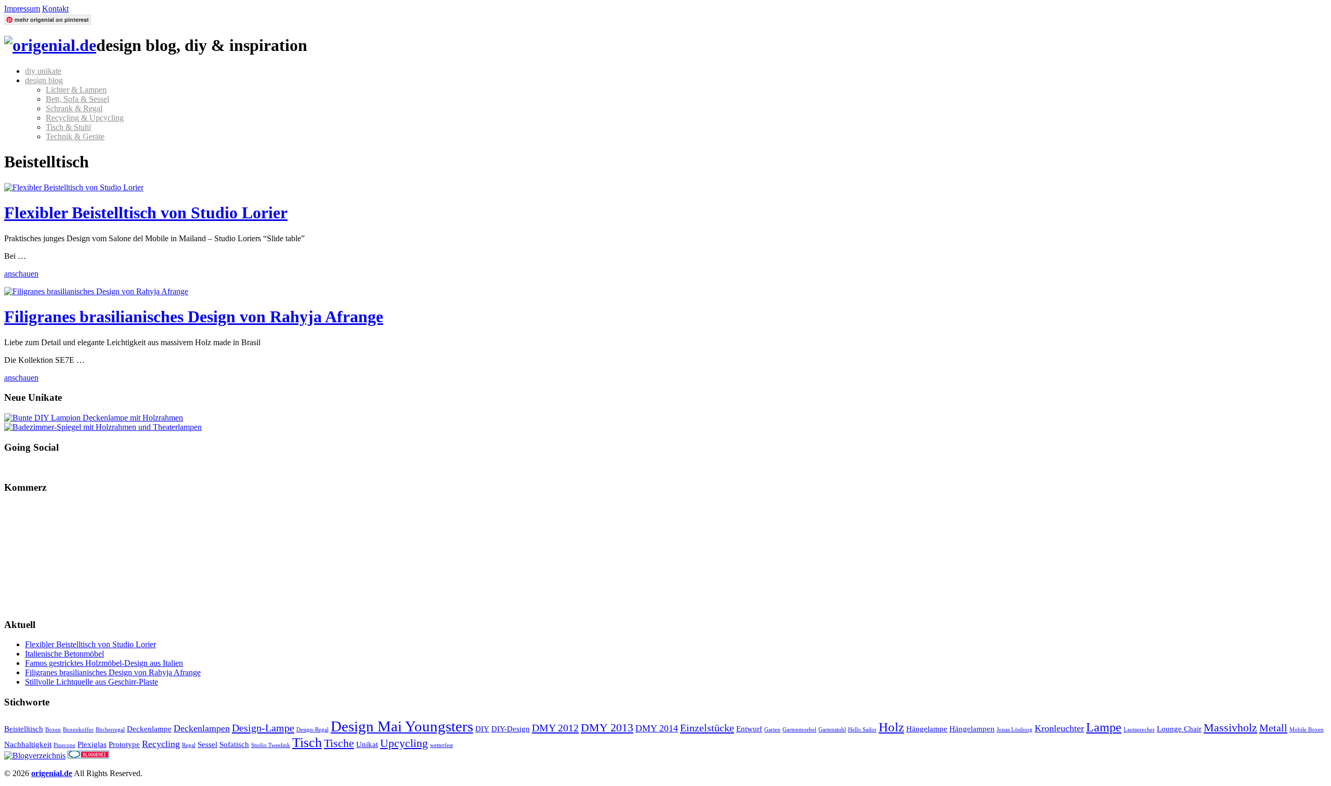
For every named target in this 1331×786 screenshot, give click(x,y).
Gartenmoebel (799, 729)
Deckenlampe (149, 729)
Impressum (22, 8)
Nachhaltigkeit (27, 744)
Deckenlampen (202, 728)
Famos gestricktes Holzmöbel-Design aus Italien (104, 663)
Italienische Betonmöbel (64, 653)
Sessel (207, 744)
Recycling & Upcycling (85, 117)
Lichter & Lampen (76, 89)
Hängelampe (926, 729)
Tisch (307, 742)
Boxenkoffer (78, 729)
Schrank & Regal (74, 108)
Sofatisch (234, 744)
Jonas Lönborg (1015, 729)
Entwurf (749, 729)
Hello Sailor (862, 729)
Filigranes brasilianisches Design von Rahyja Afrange (193, 316)
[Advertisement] (56, 555)
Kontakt (55, 8)
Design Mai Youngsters (402, 726)
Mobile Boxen (1306, 729)
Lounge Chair (1179, 729)
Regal (188, 745)
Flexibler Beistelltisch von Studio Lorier (146, 212)
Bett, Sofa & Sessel (77, 99)
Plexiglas (92, 744)
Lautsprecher (1139, 729)
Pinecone (64, 745)
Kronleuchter (1059, 728)
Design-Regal (312, 729)
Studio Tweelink (270, 745)
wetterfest (441, 745)
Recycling (161, 744)
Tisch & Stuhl (68, 127)
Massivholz (1230, 727)
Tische (339, 743)
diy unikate (43, 71)
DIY (482, 729)
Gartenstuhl (832, 729)
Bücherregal (110, 729)
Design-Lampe (263, 727)
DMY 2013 (607, 727)
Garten (772, 729)
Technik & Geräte (75, 136)
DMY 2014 (656, 728)
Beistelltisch (23, 729)
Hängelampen (972, 729)
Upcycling (404, 743)
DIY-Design (510, 729)
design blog (44, 80)
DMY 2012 (555, 727)
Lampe (1103, 727)
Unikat (367, 744)
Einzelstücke (707, 727)
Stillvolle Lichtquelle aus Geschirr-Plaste (91, 681)
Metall (1273, 727)
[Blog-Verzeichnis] (88, 755)
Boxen (53, 729)
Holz (891, 727)
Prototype (124, 744)
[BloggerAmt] (35, 755)
